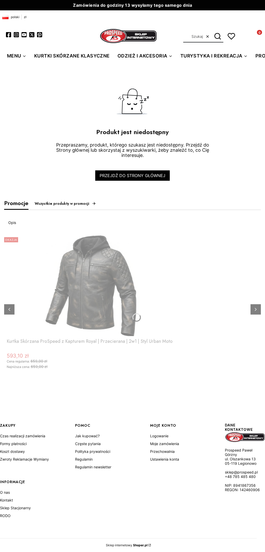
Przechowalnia (162, 451)
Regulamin (84, 459)
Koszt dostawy (12, 451)
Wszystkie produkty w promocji (62, 203)
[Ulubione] (231, 36)
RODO (5, 515)
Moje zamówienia (164, 443)
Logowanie (159, 436)
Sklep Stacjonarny (15, 508)
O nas (5, 492)
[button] (217, 36)
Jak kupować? (87, 436)
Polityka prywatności (92, 451)
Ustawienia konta (164, 459)
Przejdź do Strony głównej (132, 175)
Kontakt (6, 500)
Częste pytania (88, 443)
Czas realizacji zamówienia (22, 436)
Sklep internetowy (127, 545)
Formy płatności (13, 443)
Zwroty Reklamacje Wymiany (24, 459)
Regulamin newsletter (93, 467)
